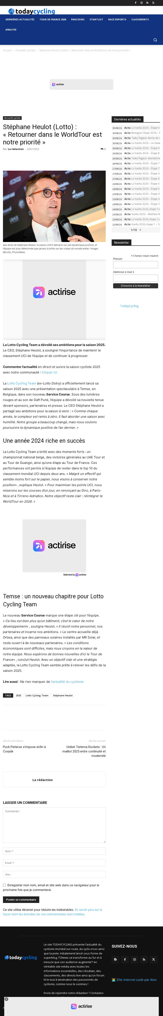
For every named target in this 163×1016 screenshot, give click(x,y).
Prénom (117, 258)
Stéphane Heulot (63, 695)
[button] (155, 40)
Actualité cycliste (25, 50)
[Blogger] (115, 959)
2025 (18, 695)
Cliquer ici (49, 372)
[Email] (46, 158)
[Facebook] (135, 3)
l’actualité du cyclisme (67, 682)
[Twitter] (153, 3)
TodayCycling (129, 306)
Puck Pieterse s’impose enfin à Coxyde (24, 749)
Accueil (7, 50)
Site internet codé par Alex (137, 980)
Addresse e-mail (123, 272)
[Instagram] (141, 3)
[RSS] (147, 3)
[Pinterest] (26, 158)
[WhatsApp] (36, 158)
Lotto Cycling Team (21, 383)
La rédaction (16, 149)
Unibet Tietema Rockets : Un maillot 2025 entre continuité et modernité (84, 751)
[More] (56, 158)
